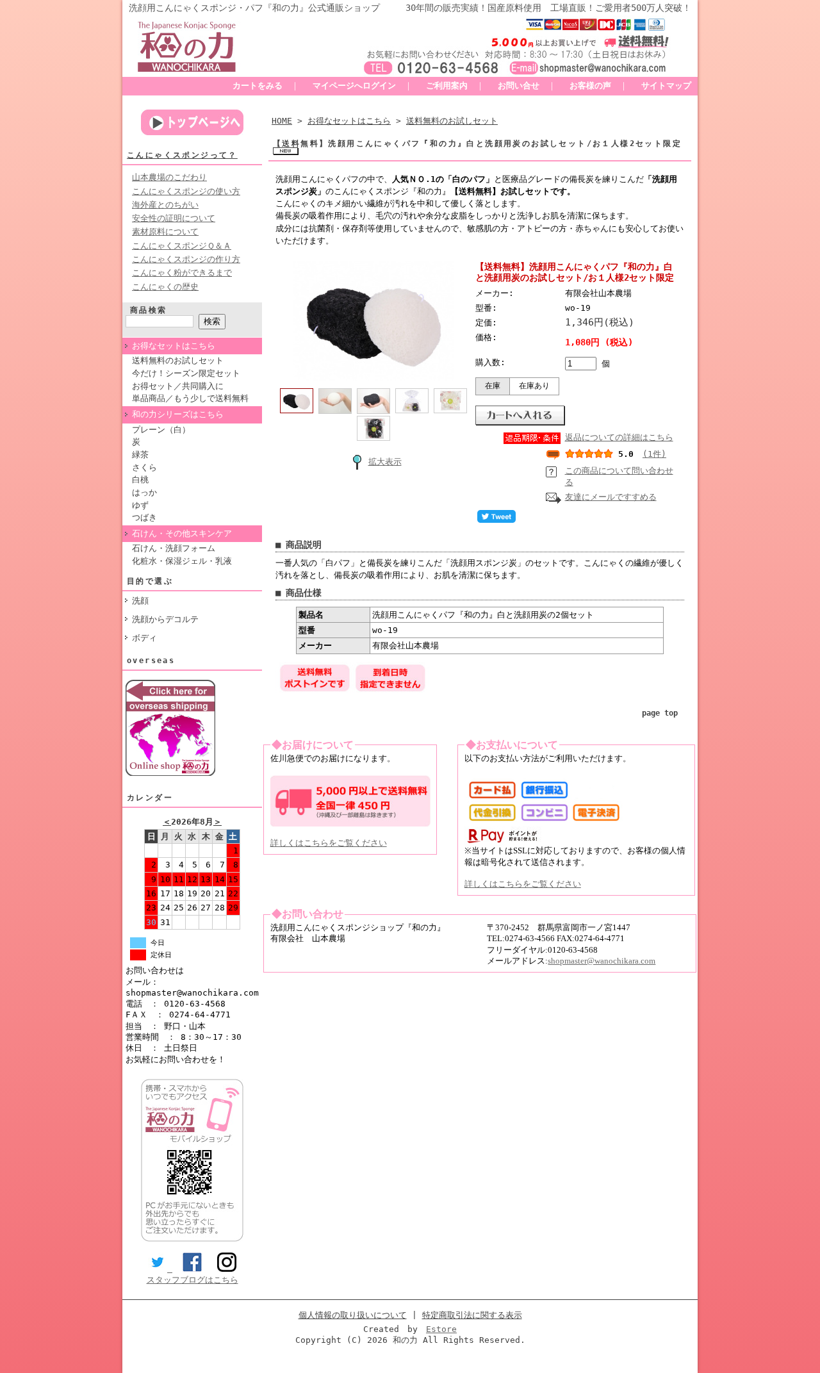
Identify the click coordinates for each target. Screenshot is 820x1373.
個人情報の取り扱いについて (353, 1315)
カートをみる (258, 85)
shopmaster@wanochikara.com (601, 961)
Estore (441, 1329)
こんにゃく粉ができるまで (182, 272)
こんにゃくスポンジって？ (182, 155)
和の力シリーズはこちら (178, 414)
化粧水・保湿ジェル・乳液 (182, 561)
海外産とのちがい (165, 205)
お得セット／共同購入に (178, 386)
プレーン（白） (161, 429)
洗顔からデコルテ (165, 619)
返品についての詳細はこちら (619, 437)
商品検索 (148, 310)
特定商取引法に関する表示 (472, 1315)
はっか (144, 492)
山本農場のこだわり (169, 177)
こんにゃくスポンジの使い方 (186, 191)
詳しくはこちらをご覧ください (328, 843)
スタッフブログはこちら (192, 1280)
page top (660, 713)
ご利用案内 (447, 85)
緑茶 (140, 454)
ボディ (144, 638)
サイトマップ (666, 85)
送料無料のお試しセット (178, 360)
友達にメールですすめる (611, 497)
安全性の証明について (173, 218)
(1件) (654, 454)
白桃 (140, 479)
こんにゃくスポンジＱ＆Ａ (181, 246)
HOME (282, 121)
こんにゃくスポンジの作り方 (186, 259)
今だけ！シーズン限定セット (186, 373)
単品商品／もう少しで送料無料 (190, 398)
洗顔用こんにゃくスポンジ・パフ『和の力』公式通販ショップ (254, 8)
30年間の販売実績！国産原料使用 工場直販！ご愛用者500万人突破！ (548, 8)
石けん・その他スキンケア (182, 533)
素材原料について (165, 231)
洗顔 (140, 600)
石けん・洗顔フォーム (173, 548)
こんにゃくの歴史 (165, 287)
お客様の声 (590, 85)
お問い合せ (518, 85)
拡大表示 (385, 461)
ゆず (140, 505)
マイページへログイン (354, 85)
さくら (144, 467)
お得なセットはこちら (173, 345)
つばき (144, 517)
